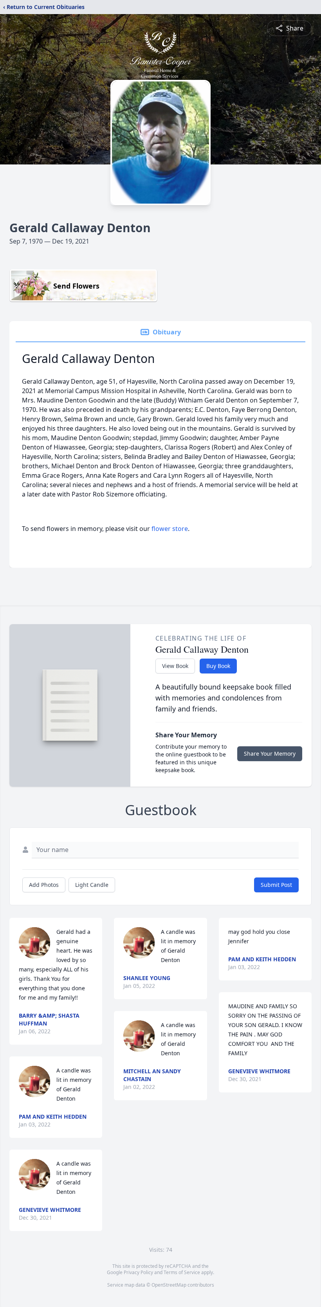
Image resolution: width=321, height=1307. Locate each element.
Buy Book (218, 666)
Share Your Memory (270, 753)
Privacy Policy (138, 1272)
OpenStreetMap (168, 1285)
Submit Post (276, 884)
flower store (169, 528)
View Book (175, 666)
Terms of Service (182, 1272)
